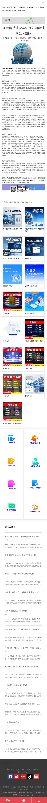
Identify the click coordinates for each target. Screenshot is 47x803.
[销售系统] (12, 329)
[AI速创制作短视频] (34, 274)
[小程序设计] (34, 384)
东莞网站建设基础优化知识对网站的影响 (18, 202)
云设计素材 (29, 368)
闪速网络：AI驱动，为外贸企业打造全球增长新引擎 (23, 648)
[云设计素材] (34, 356)
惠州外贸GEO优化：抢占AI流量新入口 (20, 555)
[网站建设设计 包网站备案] (12, 411)
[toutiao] (36, 776)
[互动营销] (12, 301)
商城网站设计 (35, 443)
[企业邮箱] (34, 246)
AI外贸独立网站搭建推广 (12, 258)
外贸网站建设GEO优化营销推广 (34, 230)
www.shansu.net (31, 180)
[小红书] (23, 776)
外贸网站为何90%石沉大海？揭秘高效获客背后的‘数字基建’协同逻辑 (23, 667)
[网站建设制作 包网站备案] (34, 329)
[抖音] (30, 776)
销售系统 (6, 341)
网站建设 (6, 368)
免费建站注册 (35, 512)
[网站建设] (12, 356)
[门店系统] (12, 384)
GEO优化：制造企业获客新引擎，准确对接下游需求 (23, 629)
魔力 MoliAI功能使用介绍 (15, 741)
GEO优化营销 (8, 286)
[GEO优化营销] (12, 274)
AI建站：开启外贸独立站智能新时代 (19, 574)
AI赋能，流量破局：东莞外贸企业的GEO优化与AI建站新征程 (23, 592)
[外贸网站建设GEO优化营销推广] (34, 217)
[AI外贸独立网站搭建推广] (12, 246)
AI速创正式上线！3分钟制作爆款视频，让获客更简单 (23, 704)
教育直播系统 (29, 313)
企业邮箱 (28, 258)
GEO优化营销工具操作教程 (16, 611)
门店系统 (6, 396)
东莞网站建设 (7, 178)
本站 (27, 41)
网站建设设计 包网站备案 (12, 423)
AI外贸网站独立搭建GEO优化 (12, 230)
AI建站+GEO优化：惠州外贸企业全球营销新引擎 (23, 536)
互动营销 (6, 313)
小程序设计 (29, 396)
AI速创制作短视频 (31, 286)
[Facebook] (10, 776)
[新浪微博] (17, 776)
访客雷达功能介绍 (12, 722)
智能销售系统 (35, 466)
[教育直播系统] (34, 301)
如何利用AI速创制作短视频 (16, 685)
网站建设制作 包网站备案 (34, 341)
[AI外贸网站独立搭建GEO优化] (12, 217)
